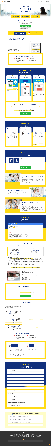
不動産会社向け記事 (27, 442)
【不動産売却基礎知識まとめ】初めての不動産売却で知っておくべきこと (18, 416)
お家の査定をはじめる (26, 113)
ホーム (39, 1)
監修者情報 (47, 1)
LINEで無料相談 (26, 26)
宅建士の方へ (43, 1)
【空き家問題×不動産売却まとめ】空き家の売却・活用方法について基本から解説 (19, 422)
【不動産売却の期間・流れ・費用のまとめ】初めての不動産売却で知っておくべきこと (20, 419)
